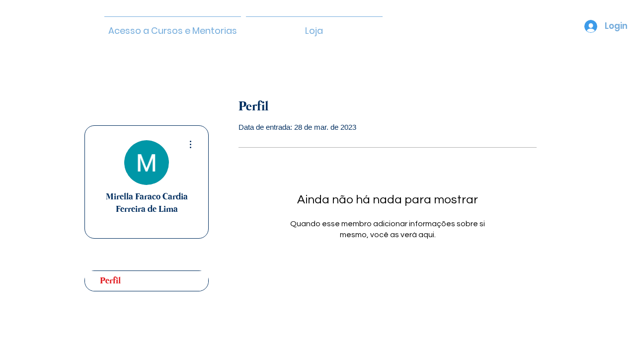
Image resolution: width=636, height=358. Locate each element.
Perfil (110, 281)
